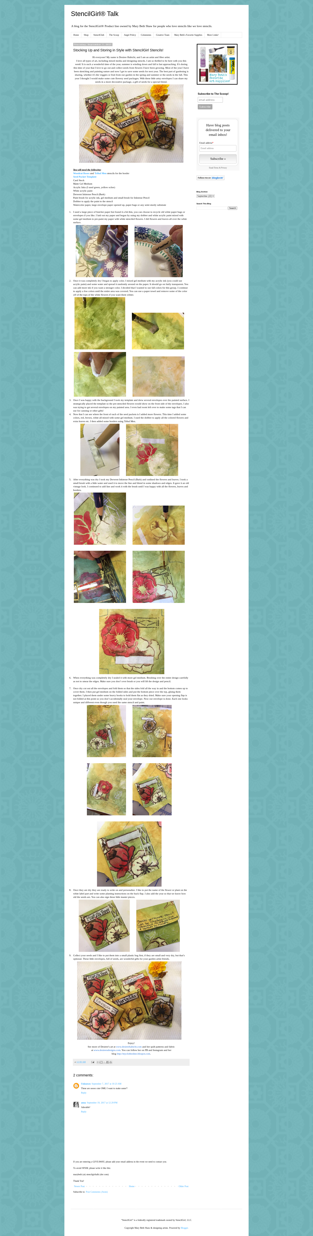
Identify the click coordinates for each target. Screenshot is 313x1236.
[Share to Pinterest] (110, 1062)
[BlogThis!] (101, 1062)
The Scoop (114, 35)
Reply (83, 1093)
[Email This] (98, 1062)
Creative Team (162, 35)
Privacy (224, 168)
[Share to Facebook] (107, 1062)
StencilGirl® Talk (95, 13)
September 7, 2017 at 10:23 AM (106, 1084)
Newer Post (79, 1186)
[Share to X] (104, 1062)
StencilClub (98, 35)
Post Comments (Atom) (97, 1192)
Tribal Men (100, 173)
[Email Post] (92, 1062)
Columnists (146, 35)
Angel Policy (130, 35)
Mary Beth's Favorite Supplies (188, 35)
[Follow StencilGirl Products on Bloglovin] (210, 179)
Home (76, 35)
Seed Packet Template (85, 176)
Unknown (86, 1084)
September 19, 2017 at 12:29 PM (102, 1102)
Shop (86, 35)
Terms (216, 168)
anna (83, 1102)
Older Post (183, 1186)
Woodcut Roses (81, 173)
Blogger (184, 1228)
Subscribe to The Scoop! (213, 93)
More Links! (213, 35)
